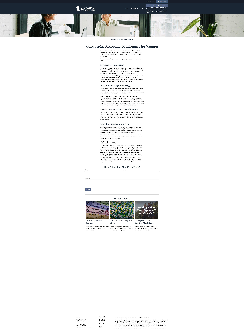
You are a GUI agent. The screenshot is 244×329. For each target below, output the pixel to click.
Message (87, 178)
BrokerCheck (146, 317)
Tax (100, 325)
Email (124, 170)
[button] (126, 8)
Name (86, 170)
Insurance (101, 323)
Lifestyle (101, 328)
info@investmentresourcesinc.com (84, 327)
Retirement (102, 319)
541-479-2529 (150, 1)
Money (100, 326)
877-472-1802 (83, 319)
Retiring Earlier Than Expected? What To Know (144, 222)
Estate (100, 322)
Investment (102, 320)
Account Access (162, 1)
